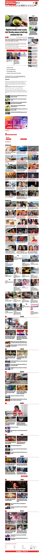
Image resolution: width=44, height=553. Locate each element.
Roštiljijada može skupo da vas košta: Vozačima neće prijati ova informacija (16, 382)
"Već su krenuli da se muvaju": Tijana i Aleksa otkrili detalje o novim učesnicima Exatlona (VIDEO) (19, 365)
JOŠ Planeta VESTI (24, 476)
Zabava (28, 5)
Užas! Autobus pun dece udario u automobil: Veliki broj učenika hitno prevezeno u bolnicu (22, 473)
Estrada (6, 529)
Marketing (23, 545)
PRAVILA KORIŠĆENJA (24, 548)
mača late (15, 134)
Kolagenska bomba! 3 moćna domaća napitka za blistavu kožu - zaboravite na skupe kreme (18, 106)
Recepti (26, 6)
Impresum (23, 547)
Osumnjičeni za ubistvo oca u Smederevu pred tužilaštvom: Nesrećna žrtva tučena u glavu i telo (22, 424)
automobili (19, 6)
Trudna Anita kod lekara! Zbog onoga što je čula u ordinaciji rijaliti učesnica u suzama (18, 536)
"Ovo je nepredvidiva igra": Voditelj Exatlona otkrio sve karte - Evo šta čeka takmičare (22, 357)
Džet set (32, 5)
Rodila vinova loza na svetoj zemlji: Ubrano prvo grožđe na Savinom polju (10, 392)
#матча (19, 86)
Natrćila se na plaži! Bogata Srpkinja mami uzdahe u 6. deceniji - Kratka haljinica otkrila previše (10, 531)
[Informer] (22, 3)
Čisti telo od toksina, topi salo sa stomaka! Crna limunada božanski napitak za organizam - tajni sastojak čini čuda (18, 103)
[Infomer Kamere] (18, 3)
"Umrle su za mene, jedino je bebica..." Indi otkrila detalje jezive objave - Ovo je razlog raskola (28, 0)
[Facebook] (30, 546)
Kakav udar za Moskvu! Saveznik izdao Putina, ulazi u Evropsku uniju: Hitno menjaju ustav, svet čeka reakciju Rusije (22, 465)
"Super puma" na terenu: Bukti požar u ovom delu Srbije (17, 395)
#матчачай (24, 86)
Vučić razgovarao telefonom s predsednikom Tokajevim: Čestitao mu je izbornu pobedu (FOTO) (19, 346)
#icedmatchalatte (6, 77)
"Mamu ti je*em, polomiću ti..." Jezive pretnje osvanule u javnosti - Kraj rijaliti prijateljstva (16, 521)
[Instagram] (32, 546)
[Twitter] (31, 546)
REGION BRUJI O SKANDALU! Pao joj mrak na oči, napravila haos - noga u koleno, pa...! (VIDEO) (19, 110)
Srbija (16, 378)
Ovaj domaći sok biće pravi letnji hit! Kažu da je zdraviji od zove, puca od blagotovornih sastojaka (19, 96)
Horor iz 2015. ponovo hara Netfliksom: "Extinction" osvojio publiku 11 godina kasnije (19, 507)
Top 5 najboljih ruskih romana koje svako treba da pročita (10, 500)
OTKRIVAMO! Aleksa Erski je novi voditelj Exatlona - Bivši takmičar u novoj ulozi (19, 368)
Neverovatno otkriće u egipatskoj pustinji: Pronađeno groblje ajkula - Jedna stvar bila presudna (22, 392)
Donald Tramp (32, 6)
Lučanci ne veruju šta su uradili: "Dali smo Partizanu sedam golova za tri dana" (19, 450)
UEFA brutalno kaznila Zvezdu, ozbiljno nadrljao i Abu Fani (21, 443)
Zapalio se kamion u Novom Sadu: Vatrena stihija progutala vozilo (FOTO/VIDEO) (10, 424)
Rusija (29, 6)
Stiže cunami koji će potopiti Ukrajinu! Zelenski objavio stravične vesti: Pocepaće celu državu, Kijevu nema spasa (10, 465)
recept (12, 134)
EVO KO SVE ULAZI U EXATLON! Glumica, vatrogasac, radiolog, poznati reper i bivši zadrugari (19, 362)
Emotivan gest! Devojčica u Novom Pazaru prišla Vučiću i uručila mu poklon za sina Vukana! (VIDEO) (10, 337)
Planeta (26, 5)
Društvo (17, 5)
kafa (24, 46)
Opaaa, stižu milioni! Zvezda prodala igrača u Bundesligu (10, 443)
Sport (14, 545)
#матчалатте (21, 86)
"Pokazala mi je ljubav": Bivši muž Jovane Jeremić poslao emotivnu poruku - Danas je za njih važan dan (22, 531)
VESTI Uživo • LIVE (25, 551)
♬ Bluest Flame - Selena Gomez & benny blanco (14, 77)
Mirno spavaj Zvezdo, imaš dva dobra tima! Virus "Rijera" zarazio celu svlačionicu (19, 453)
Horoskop (16, 6)
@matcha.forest (6, 86)
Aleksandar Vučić (7, 6)
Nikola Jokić (23, 6)
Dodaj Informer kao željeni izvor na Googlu (22, 37)
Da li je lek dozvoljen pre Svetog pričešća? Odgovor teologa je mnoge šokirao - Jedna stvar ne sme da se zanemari (19, 400)
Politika (7, 5)
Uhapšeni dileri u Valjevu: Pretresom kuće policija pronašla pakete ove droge (19, 431)
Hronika (19, 5)
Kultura (16, 486)
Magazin (30, 5)
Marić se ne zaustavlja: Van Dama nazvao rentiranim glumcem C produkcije (18, 504)
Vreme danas (12, 6)
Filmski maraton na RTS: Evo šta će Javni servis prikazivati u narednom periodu (22, 500)
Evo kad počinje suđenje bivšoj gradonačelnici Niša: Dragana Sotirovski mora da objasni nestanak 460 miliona (16, 413)
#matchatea (9, 77)
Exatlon (6, 355)
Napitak (9, 134)
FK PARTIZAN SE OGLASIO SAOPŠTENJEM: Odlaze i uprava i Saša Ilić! (19, 112)
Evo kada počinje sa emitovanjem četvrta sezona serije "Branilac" (16, 490)
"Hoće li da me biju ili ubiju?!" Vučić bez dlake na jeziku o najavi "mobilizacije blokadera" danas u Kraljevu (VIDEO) (16, 327)
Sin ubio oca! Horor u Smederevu (14, 427)
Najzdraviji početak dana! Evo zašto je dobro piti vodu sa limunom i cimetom (18, 100)
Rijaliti (16, 518)
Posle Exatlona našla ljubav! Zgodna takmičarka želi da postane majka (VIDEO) (10, 357)
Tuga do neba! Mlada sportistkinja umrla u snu (16, 445)
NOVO (5, 5)
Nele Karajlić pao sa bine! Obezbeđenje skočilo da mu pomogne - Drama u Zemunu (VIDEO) (19, 539)
